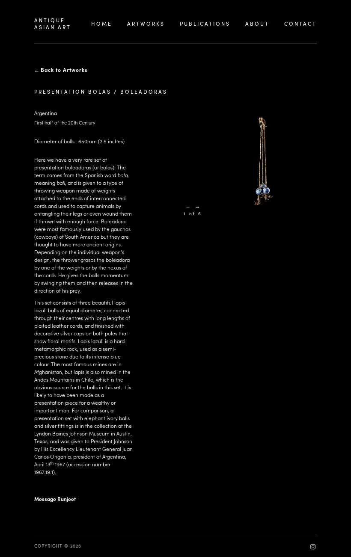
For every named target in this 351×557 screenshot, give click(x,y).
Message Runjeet (55, 498)
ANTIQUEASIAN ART (52, 23)
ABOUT (257, 23)
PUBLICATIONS (205, 23)
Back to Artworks (64, 69)
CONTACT (300, 23)
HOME (101, 23)
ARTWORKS (146, 23)
